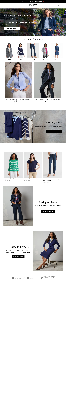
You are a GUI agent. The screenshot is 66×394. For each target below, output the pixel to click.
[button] (2, 165)
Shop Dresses (18, 256)
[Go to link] (9, 51)
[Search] (58, 5)
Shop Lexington (47, 211)
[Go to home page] (33, 5)
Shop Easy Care (18, 104)
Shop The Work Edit (47, 104)
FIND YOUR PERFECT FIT (13, 27)
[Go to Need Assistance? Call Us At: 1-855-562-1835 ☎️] (33, 1)
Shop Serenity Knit (53, 131)
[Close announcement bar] (4, 2)
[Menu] (4, 5)
